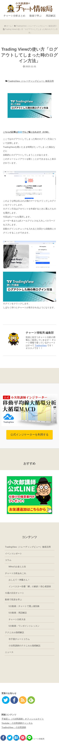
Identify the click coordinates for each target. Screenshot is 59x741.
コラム (8, 560)
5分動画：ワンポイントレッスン (24, 626)
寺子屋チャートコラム (19, 639)
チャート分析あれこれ (15, 573)
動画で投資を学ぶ (13, 599)
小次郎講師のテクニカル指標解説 (24, 645)
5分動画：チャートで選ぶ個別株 (24, 606)
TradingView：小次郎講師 (14, 727)
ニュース (9, 652)
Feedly (31, 700)
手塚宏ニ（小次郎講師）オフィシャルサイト (23, 719)
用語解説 (51, 15)
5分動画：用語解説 (18, 612)
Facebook (3, 738)
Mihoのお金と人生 (17, 566)
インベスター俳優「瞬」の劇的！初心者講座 (30, 586)
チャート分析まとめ (14, 15)
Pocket (23, 738)
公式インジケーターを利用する (29, 434)
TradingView (41, 345)
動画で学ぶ (35, 15)
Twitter (10, 738)
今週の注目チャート (14, 593)
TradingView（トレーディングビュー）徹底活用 (31, 81)
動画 (20, 132)
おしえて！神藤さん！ (19, 580)
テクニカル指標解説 (14, 632)
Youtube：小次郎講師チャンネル (17, 723)
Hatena (16, 738)
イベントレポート (13, 553)
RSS (22, 700)
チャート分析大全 (17, 619)
